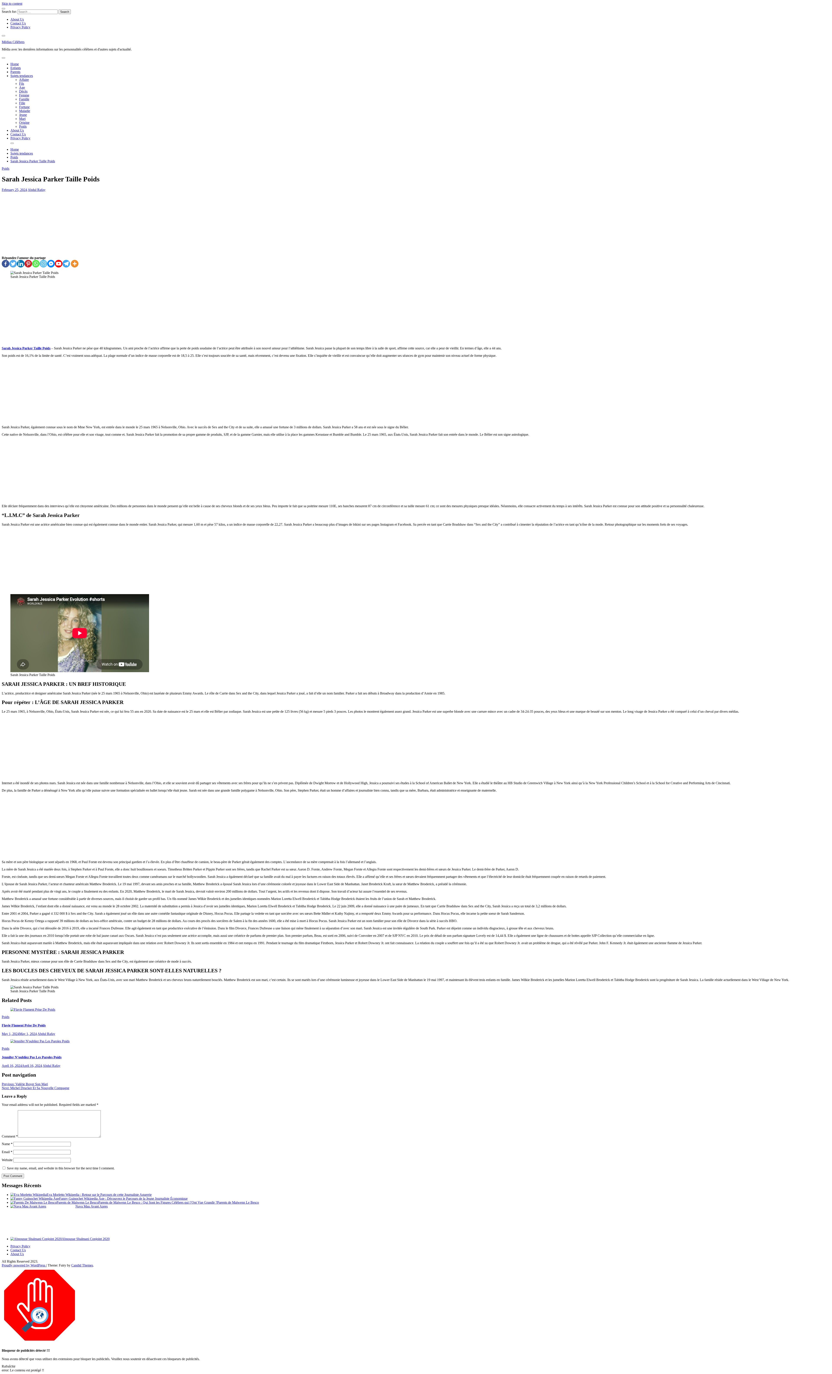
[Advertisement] (416, 224)
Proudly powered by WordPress (24, 1265)
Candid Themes (82, 1265)
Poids (23, 126)
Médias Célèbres (13, 42)
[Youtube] (58, 263)
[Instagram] (43, 263)
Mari (22, 119)
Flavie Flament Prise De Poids (24, 1025)
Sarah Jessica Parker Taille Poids (26, 348)
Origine (24, 122)
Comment (10, 1136)
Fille (22, 103)
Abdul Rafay (37, 190)
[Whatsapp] (36, 263)
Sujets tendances (21, 76)
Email (7, 1152)
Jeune (23, 115)
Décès (23, 91)
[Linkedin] (20, 263)
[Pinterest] (28, 263)
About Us (17, 19)
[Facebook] (5, 263)
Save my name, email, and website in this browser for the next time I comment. (61, 1168)
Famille (24, 99)
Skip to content (12, 3)
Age (22, 87)
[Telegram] (66, 263)
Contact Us (18, 23)
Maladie (24, 111)
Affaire (24, 79)
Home (14, 64)
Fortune (24, 107)
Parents (15, 72)
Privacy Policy (20, 27)
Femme (24, 95)
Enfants (15, 68)
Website (7, 1160)
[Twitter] (13, 263)
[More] (74, 263)
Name (7, 1144)
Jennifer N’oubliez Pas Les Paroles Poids (32, 1057)
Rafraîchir (8, 1366)
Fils (21, 83)
